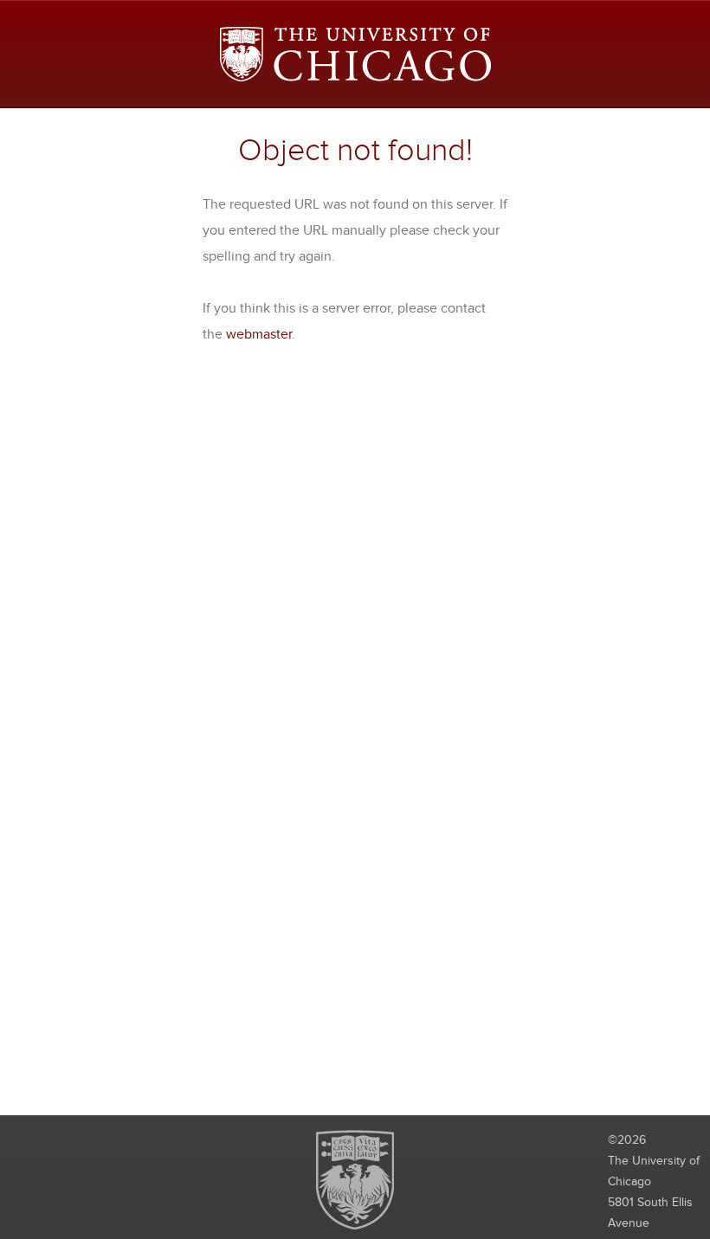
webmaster (259, 334)
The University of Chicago (355, 1179)
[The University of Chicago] (355, 54)
